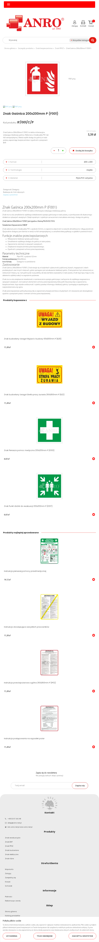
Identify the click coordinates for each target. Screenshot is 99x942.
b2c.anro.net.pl (13, 827)
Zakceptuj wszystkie (82, 936)
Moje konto (9, 869)
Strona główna (10, 48)
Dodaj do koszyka (84, 150)
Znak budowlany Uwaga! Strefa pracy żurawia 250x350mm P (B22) (34, 394)
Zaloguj (8, 873)
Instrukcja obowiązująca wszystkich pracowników (26, 627)
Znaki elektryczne (11, 854)
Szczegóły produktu (25, 48)
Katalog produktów (12, 916)
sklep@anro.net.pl (15, 823)
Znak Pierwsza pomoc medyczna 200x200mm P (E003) (29, 450)
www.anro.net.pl (26, 827)
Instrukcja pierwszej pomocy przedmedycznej (25, 571)
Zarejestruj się (10, 877)
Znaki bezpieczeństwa (44, 48)
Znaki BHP (9, 842)
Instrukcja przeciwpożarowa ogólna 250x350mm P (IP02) (30, 682)
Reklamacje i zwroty (13, 901)
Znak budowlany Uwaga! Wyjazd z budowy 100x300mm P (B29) (32, 338)
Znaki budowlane (12, 850)
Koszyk (7, 882)
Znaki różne (9, 858)
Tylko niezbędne (44, 936)
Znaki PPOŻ (59, 48)
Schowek (8, 886)
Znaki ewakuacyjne (12, 838)
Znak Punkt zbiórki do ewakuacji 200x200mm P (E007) (28, 506)
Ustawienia (11, 936)
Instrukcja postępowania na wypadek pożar (24, 738)
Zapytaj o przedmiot (10, 195)
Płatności (8, 897)
